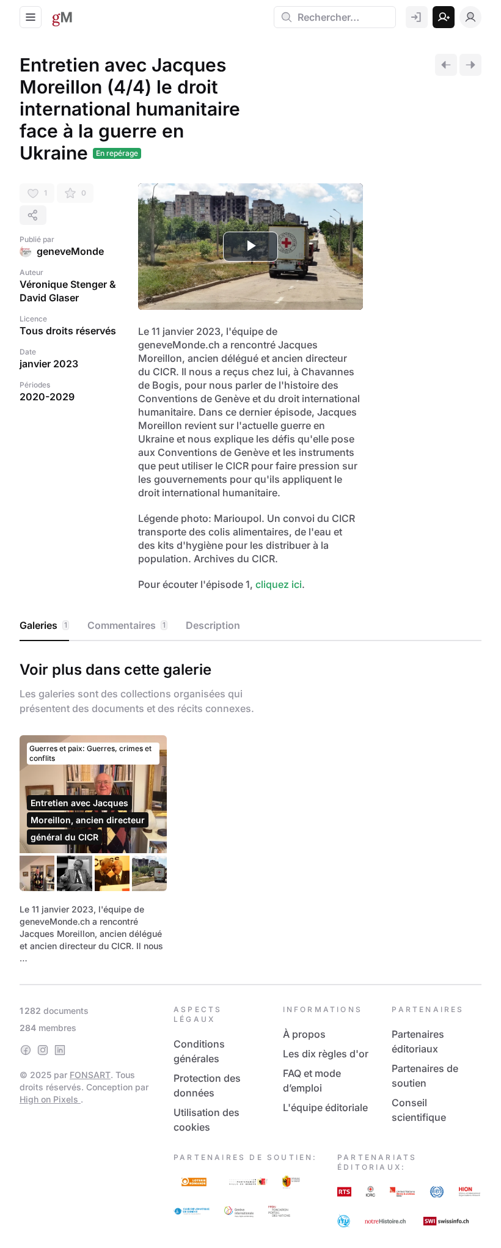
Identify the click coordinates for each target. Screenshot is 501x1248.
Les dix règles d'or (325, 1054)
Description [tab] (213, 625)
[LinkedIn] (60, 1050)
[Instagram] (43, 1050)
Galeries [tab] (43, 625)
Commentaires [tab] (126, 625)
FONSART (90, 1075)
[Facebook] (26, 1050)
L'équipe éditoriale (325, 1107)
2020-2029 (47, 397)
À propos (304, 1034)
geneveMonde (70, 251)
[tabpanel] (250, 810)
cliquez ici (278, 584)
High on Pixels (50, 1099)
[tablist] (250, 626)
